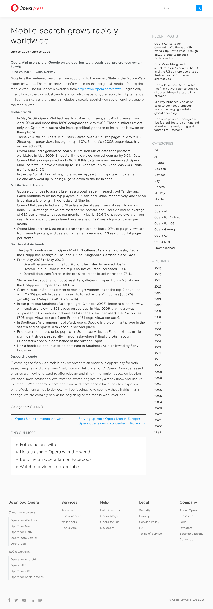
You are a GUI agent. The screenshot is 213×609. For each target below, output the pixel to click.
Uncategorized (164, 247)
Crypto (159, 162)
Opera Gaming (164, 229)
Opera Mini (162, 241)
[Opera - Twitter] (16, 600)
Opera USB (18, 543)
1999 (157, 432)
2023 (157, 286)
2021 (157, 298)
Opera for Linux (21, 532)
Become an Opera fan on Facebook (56, 459)
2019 (157, 311)
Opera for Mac (21, 526)
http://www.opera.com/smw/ (99, 89)
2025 (157, 274)
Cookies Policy (149, 522)
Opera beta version (24, 537)
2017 (157, 323)
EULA (142, 527)
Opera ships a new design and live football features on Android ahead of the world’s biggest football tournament (176, 124)
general (159, 187)
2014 (157, 341)
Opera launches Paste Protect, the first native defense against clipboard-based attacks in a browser (176, 90)
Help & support (110, 510)
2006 (158, 389)
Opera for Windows (24, 520)
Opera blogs (109, 516)
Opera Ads (69, 527)
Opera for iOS (164, 223)
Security (145, 510)
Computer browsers (21, 512)
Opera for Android (167, 217)
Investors (186, 527)
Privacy (144, 516)
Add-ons (67, 510)
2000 (158, 426)
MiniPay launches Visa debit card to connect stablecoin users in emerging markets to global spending (174, 107)
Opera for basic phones (27, 577)
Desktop (160, 168)
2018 (157, 317)
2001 (157, 420)
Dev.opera (107, 527)
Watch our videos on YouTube (49, 466)
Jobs (183, 522)
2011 (157, 359)
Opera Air (161, 211)
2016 (157, 329)
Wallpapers (69, 522)
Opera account (72, 516)
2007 (158, 383)
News (158, 205)
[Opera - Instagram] (40, 600)
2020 (158, 304)
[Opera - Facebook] (9, 600)
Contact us (187, 539)
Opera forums (109, 522)
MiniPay (159, 193)
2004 (158, 402)
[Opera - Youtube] (24, 600)
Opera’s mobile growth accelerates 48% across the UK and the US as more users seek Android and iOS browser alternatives (176, 71)
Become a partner (192, 533)
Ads (157, 150)
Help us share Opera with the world (55, 451)
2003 (158, 408)
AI (155, 156)
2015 (157, 335)
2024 (157, 280)
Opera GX (161, 235)
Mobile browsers (19, 551)
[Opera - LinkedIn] (32, 600)
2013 (157, 347)
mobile (36, 407)
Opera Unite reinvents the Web (37, 418)
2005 (158, 396)
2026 (158, 268)
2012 (157, 353)
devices (159, 174)
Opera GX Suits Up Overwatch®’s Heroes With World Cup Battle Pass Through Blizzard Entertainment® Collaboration (176, 51)
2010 (157, 365)
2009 (158, 371)
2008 (158, 377)
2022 (157, 292)
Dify (157, 181)
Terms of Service (150, 533)
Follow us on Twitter (39, 444)
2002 (158, 414)
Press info (186, 516)
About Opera (189, 510)
